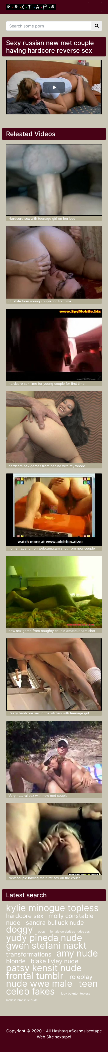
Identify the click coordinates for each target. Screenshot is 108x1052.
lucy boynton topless (75, 993)
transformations (28, 954)
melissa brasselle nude (22, 1000)
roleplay (81, 976)
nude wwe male (40, 983)
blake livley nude (54, 961)
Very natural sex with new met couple (38, 795)
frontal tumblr (36, 975)
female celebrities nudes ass (70, 931)
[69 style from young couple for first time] (54, 262)
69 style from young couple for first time (40, 301)
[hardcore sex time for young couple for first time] (54, 345)
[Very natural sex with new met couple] (54, 757)
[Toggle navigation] (95, 7)
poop (41, 931)
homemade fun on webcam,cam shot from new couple (52, 548)
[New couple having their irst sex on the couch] (54, 839)
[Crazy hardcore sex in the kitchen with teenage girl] (54, 674)
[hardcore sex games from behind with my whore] (54, 427)
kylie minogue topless (52, 907)
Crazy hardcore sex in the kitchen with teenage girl (49, 713)
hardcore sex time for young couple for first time (47, 383)
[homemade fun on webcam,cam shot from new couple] (54, 509)
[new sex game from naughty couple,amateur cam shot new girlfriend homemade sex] (54, 592)
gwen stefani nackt (46, 945)
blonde (16, 961)
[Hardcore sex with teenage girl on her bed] (54, 180)
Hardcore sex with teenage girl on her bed (42, 218)
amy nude (77, 953)
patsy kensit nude (44, 967)
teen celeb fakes (52, 987)
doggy (19, 929)
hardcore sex (24, 915)
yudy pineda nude (44, 937)
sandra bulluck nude (55, 922)
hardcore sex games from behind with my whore (47, 466)
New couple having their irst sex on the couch (45, 878)
